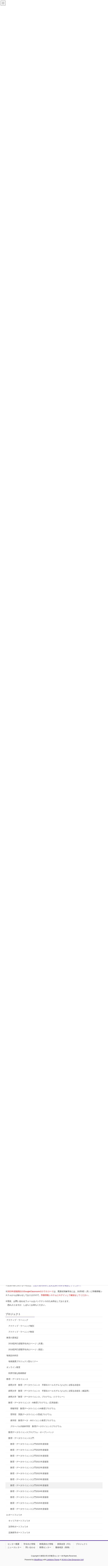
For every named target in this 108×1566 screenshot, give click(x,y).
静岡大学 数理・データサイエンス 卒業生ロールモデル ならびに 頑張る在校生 (44, 1385)
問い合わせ (30, 1547)
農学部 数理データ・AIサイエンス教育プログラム (33, 1420)
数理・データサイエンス (17, 1379)
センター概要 (13, 1544)
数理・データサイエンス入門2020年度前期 (29, 1444)
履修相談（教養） (63, 1547)
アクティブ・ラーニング (17, 1320)
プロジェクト (13, 1314)
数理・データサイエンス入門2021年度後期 (29, 1462)
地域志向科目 (12, 1355)
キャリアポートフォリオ (19, 1521)
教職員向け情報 (46, 1544)
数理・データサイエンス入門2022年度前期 (29, 1467)
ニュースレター (14, 1547)
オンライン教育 (13, 1367)
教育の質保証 (12, 1338)
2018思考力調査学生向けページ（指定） (26, 1349)
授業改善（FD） (64, 1544)
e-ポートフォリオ (14, 1515)
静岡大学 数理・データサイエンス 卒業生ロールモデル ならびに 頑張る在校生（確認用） (49, 1391)
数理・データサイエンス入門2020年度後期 (29, 1450)
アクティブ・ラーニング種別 (21, 1326)
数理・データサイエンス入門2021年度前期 (29, 1456)
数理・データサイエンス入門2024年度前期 (29, 1491)
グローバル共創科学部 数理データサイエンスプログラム (36, 1426)
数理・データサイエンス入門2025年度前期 (29, 1503)
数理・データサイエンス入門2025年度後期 (29, 1509)
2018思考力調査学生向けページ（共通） (26, 1343)
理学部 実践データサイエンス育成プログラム (31, 1414)
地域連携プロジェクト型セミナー (23, 1361)
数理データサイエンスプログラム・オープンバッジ (31, 1432)
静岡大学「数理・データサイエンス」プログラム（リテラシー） (37, 1397)
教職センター (45, 1547)
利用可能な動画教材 (17, 1373)
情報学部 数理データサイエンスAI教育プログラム (33, 1408)
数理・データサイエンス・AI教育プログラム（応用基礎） (33, 1402)
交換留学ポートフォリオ (19, 1532)
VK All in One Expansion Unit (72, 1560)
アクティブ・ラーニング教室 (21, 1332)
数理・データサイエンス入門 (21, 1438)
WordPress (38, 1560)
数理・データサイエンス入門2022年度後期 (29, 1473)
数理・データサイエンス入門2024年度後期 (29, 1497)
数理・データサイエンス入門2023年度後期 (29, 1485)
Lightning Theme (53, 1560)
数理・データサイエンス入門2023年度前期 (29, 1479)
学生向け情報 (29, 1544)
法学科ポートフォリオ (18, 1526)
